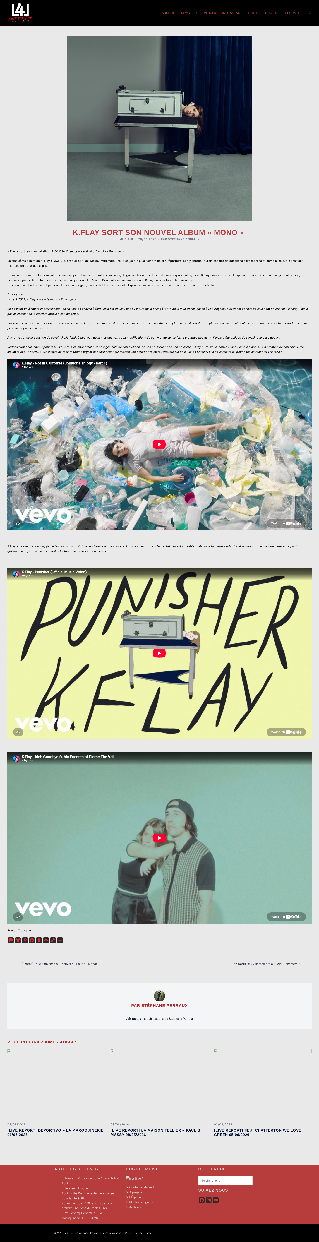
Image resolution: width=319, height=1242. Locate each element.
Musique (126, 239)
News (185, 13)
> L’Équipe (133, 1197)
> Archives (133, 1207)
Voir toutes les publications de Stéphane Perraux (160, 1018)
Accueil (168, 13)
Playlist (272, 13)
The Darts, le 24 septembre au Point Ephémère (265, 964)
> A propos (134, 1192)
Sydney (147, 1232)
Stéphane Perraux (184, 239)
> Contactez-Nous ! (140, 1187)
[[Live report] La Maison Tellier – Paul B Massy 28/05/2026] (159, 1084)
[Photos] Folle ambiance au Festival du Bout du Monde (59, 964)
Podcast (292, 13)
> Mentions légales (139, 1202)
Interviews (231, 13)
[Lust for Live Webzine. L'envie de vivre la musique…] (20, 12)
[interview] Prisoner (75, 1188)
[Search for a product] (310, 12)
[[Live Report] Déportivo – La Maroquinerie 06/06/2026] (56, 1084)
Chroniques (206, 13)
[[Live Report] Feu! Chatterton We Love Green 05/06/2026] (263, 1084)
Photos (252, 13)
